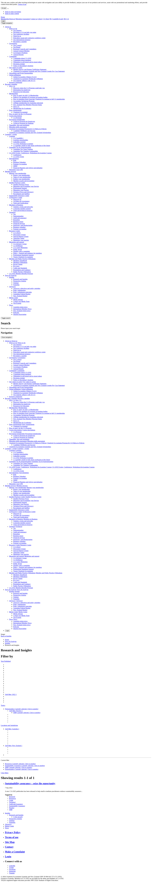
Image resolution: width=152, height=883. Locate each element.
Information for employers (21, 90)
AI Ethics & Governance (21, 201)
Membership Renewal (8, 19)
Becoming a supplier (20, 41)
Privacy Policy (12, 832)
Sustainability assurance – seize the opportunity (30, 783)
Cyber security (18, 817)
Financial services (19, 223)
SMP (10, 810)
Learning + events (11, 134)
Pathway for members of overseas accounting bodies (30, 97)
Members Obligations (20, 262)
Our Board (16, 47)
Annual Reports (18, 54)
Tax (14, 214)
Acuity (61, 19)
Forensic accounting (19, 229)
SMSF (15, 166)
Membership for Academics (22, 108)
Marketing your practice (21, 240)
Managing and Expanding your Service (26, 186)
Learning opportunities (20, 140)
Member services (10, 171)
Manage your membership (17, 173)
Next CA (16, 106)
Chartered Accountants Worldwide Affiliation (28, 79)
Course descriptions (15, 116)
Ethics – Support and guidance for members (27, 253)
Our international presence (21, 40)
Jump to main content (12, 13)
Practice (11, 808)
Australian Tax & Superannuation (20, 147)
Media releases (18, 299)
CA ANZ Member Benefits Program (21, 273)
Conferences (17, 155)
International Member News (22, 309)
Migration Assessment (23, 19)
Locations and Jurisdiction (9, 725)
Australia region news (20, 307)
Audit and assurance (19, 218)
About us (8, 27)
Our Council (17, 45)
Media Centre (13, 298)
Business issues (18, 222)
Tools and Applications (20, 203)
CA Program (17, 118)
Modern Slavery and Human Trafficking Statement (29, 69)
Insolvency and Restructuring (22, 225)
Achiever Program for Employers (24, 121)
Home (3, 17)
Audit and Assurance (16, 804)
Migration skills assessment (18, 127)
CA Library (17, 233)
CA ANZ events (18, 157)
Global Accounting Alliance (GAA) (25, 77)
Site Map (10, 842)
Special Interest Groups (20, 236)
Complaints (13, 56)
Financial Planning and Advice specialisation (27, 168)
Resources (12, 798)
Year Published (6, 661)
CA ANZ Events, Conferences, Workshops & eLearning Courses (30, 153)
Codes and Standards (20, 268)
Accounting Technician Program (23, 101)
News (11, 305)
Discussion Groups (19, 234)
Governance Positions (20, 53)
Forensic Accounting (20, 164)
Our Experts (17, 303)
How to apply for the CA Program (20, 114)
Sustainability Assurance (17, 806)
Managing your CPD (16, 170)
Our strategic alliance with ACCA (24, 80)
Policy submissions (19, 290)
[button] (7, 23)
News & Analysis (10, 275)
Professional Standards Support (23, 255)
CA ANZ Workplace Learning (23, 144)
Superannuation (18, 216)
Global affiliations (15, 75)
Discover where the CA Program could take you (29, 88)
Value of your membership (22, 177)
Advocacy (12, 286)
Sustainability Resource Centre (19, 196)
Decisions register (19, 64)
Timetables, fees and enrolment (19, 125)
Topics (3, 705)
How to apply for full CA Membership (25, 95)
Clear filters (4, 773)
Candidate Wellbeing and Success (24, 131)
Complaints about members (22, 60)
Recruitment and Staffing (21, 194)
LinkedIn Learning (19, 142)
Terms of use (22, 4)
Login (3, 21)
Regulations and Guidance (22, 270)
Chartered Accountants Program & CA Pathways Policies (28, 129)
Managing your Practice (21, 190)
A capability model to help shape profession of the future (31, 145)
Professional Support (20, 188)
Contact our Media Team (21, 301)
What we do (13, 28)
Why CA (12, 86)
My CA (66, 19)
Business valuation (19, 227)
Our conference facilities (21, 34)
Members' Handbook (20, 260)
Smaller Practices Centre (17, 183)
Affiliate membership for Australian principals (28, 103)
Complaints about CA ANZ (22, 58)
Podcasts (16, 312)
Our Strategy (17, 30)
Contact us (33, 19)
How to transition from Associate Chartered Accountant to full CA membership (39, 99)
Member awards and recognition (23, 181)
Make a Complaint (15, 851)
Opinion (16, 283)
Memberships (13, 93)
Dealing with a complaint (21, 251)
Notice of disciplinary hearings (23, 66)
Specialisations (14, 158)
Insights (11, 277)
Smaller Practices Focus (21, 184)
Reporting (16, 220)
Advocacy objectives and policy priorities (26, 288)
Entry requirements (15, 110)
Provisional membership (17, 119)
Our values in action (15, 67)
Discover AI (17, 199)
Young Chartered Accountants (23, 257)
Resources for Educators (21, 92)
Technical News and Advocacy (23, 192)
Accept (4, 8)
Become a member (11, 84)
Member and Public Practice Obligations (22, 259)
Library (40, 19)
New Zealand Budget (20, 296)
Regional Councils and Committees (24, 49)
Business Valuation (19, 162)
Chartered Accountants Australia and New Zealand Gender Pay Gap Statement (39, 71)
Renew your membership (21, 175)
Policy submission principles (22, 292)
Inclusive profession (15, 82)
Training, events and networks (23, 207)
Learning (12, 136)
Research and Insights (20, 279)
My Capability (54, 19)
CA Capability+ (18, 138)
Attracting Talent (18, 238)
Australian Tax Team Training (23, 149)
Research (12, 797)
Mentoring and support (16, 242)
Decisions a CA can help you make (24, 32)
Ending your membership (21, 179)
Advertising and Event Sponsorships (21, 73)
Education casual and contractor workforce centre (29, 38)
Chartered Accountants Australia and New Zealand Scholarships (30, 132)
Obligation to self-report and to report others (27, 62)
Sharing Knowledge (19, 314)
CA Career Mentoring (20, 247)
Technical (12, 212)
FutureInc (16, 285)
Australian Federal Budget (21, 294)
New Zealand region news (22, 311)
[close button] (8, 8)
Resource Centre (14, 231)
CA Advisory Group (20, 244)
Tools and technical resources (22, 210)
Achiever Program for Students (23, 123)
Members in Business (16, 205)
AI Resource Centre (15, 197)
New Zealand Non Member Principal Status (27, 105)
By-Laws (16, 266)
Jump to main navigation (13, 12)
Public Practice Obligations (22, 272)
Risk (14, 160)
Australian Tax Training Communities (25, 151)
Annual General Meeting (21, 51)
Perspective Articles (19, 281)
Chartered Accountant (20, 112)
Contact (9, 846)
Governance (13, 43)
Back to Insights (6, 636)
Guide (11, 800)
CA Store (46, 19)
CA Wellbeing (18, 246)
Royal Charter (17, 264)
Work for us (17, 36)
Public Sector (17, 249)
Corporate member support (22, 209)
